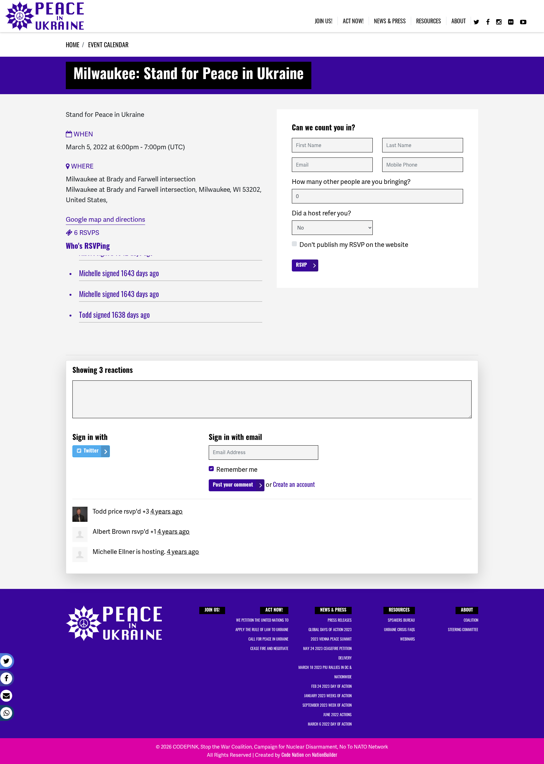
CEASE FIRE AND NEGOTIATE (269, 648)
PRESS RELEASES (340, 620)
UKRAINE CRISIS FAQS (399, 629)
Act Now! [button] (353, 21)
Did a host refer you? (321, 213)
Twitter (90, 451)
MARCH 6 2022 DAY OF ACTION (330, 724)
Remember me (237, 469)
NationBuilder (324, 754)
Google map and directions (105, 219)
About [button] (458, 21)
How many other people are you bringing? (351, 182)
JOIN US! (212, 610)
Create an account (294, 484)
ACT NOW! (274, 610)
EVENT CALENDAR (108, 44)
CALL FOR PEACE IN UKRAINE (268, 638)
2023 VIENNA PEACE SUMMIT (331, 638)
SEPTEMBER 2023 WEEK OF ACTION (327, 705)
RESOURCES (399, 610)
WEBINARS (407, 638)
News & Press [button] (390, 21)
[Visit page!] (477, 21)
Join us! (323, 21)
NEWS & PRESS (333, 610)
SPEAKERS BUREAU (401, 620)
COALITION (471, 620)
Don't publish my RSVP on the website (353, 245)
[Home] (44, 16)
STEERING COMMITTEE (463, 629)
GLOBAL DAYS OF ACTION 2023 (330, 629)
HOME (72, 44)
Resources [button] (428, 21)
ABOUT (467, 610)
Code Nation (292, 754)
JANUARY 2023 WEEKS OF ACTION (328, 695)
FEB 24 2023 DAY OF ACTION (331, 686)
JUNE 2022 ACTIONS (337, 714)
